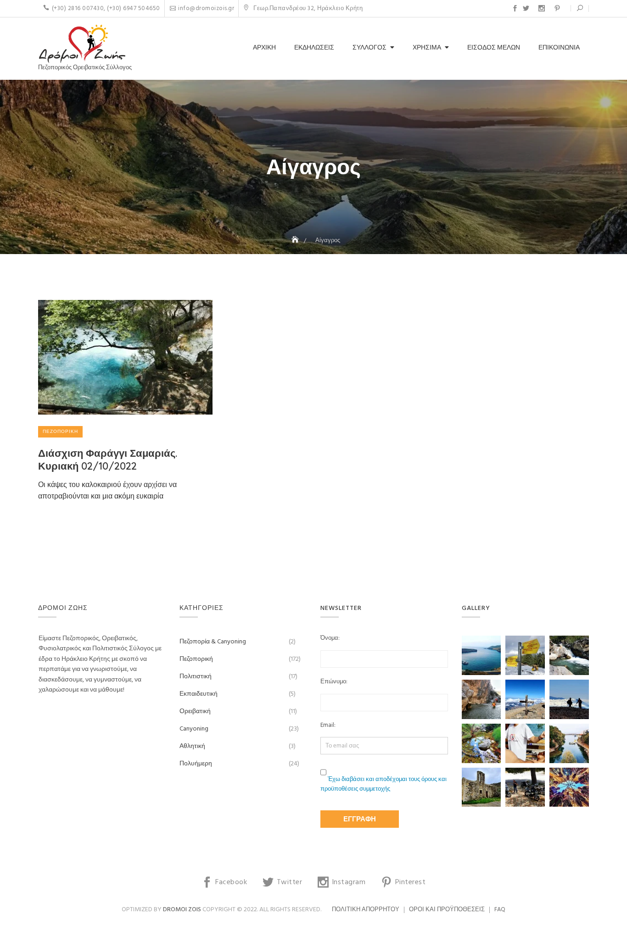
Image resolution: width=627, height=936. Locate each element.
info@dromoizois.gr (206, 8)
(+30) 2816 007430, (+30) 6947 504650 (106, 8)
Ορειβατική (195, 711)
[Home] (296, 240)
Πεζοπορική (60, 431)
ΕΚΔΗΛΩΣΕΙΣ (314, 48)
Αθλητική (192, 746)
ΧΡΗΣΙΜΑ (427, 48)
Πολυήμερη (195, 764)
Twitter (526, 8)
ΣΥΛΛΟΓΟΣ (369, 48)
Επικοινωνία (559, 48)
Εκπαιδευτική (198, 694)
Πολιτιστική (195, 676)
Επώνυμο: (333, 682)
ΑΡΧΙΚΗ (264, 48)
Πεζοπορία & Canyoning (212, 642)
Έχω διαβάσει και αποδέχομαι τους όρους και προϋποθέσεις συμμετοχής (383, 784)
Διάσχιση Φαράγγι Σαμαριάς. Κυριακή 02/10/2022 (107, 460)
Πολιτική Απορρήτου (365, 909)
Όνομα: (330, 638)
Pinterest (557, 8)
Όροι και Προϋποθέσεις (447, 909)
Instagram (541, 8)
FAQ (499, 909)
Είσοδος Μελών (493, 48)
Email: (328, 725)
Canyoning (193, 729)
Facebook (515, 8)
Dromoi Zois (182, 909)
